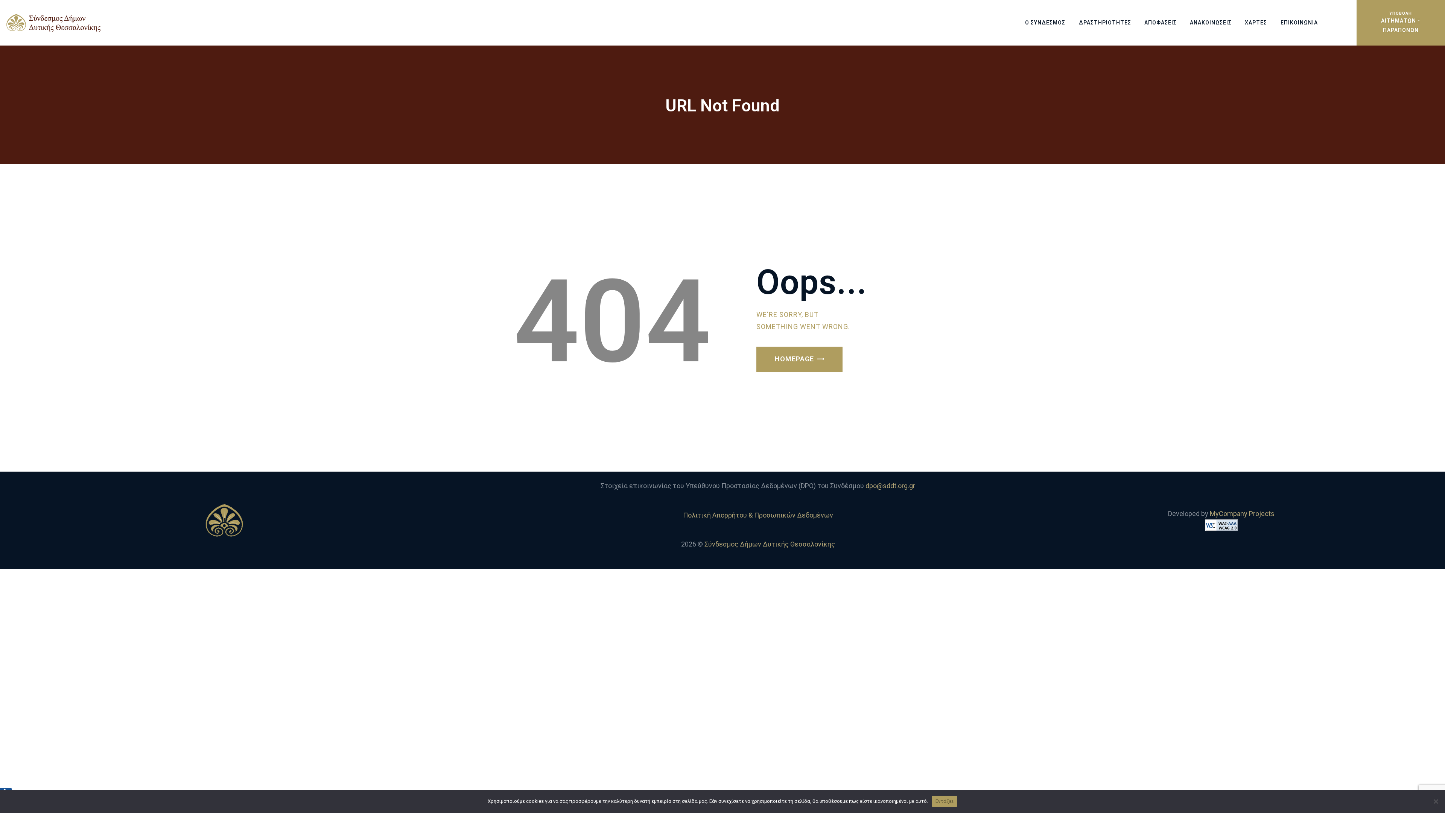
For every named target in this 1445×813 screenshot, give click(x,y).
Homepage (794, 359)
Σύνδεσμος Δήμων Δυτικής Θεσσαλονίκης (769, 544)
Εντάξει (944, 801)
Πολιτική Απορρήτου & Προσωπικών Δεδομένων (758, 515)
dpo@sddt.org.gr (890, 486)
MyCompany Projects (1242, 514)
